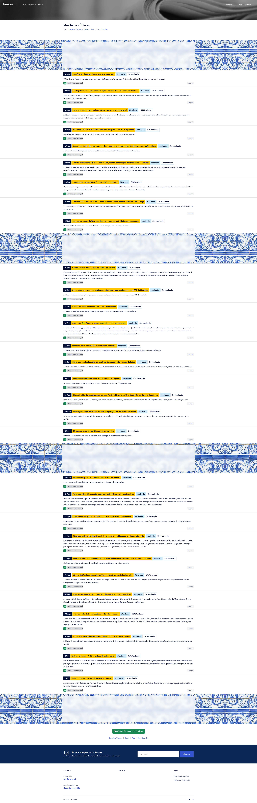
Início (25, 4)
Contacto (67, 788)
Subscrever (186, 754)
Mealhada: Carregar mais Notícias (128, 731)
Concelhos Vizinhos (74, 29)
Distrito (86, 29)
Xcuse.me (73, 799)
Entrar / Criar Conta (245, 5)
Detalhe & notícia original (75, 83)
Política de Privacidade (182, 780)
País (92, 29)
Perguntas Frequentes (181, 776)
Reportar (190, 83)
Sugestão (76, 788)
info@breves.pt (69, 779)
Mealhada (121, 74)
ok (65, 83)
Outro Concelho (102, 29)
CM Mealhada (133, 74)
